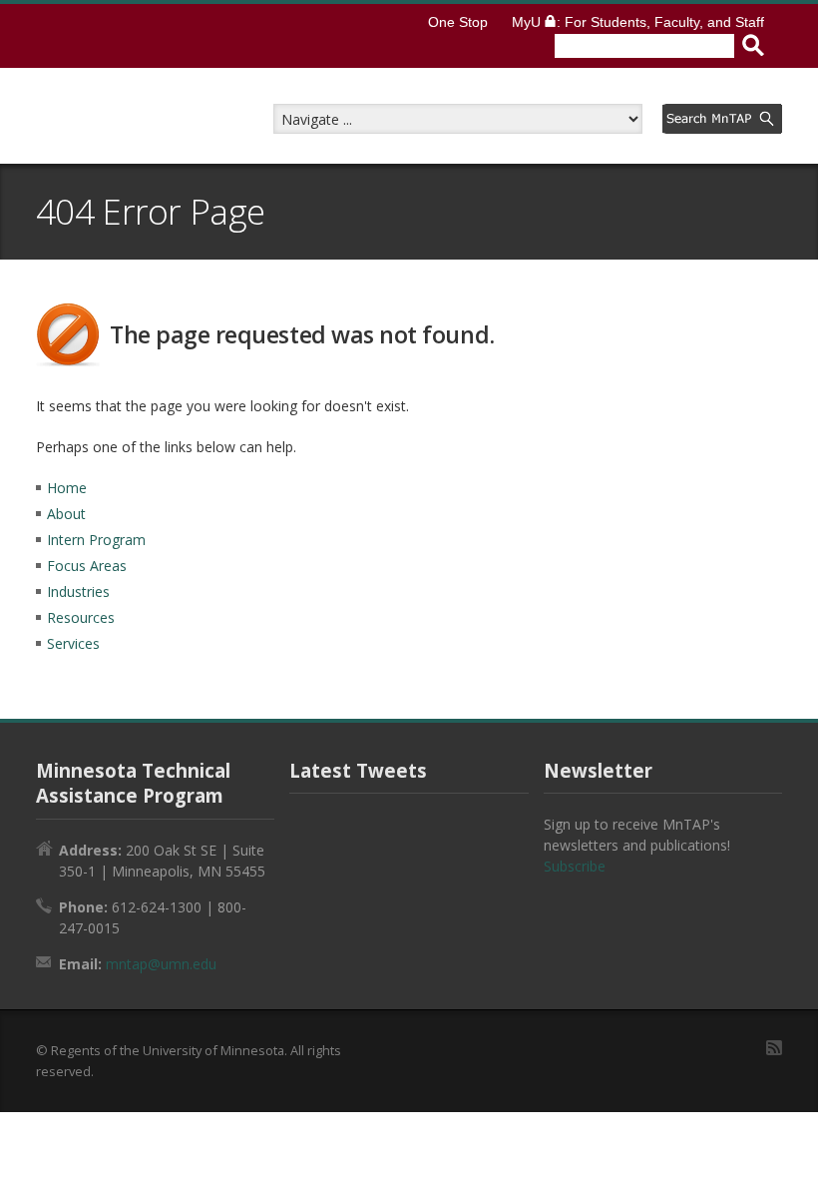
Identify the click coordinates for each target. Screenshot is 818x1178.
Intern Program (96, 539)
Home (67, 487)
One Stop (458, 22)
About (66, 513)
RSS (774, 1047)
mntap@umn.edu (161, 963)
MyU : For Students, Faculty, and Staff (638, 22)
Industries (78, 591)
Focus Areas (87, 565)
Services (73, 643)
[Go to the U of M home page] (197, 36)
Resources (81, 617)
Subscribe (575, 866)
